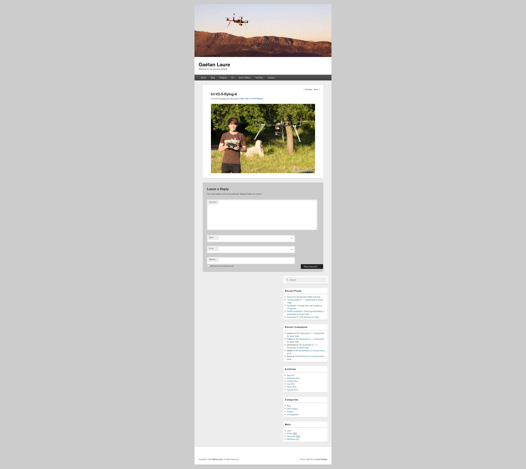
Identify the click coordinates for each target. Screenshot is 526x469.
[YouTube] (325, 452)
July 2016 (291, 384)
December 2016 (293, 378)
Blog (213, 77)
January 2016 (292, 389)
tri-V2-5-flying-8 (257, 98)
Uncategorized (292, 414)
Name (211, 237)
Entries (292, 433)
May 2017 (291, 375)
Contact (271, 77)
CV (232, 77)
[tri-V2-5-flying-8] (263, 172)
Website (212, 259)
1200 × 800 (244, 98)
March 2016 (291, 386)
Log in (289, 430)
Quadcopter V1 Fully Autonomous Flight (303, 317)
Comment (213, 202)
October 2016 (292, 381)
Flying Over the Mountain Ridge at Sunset (303, 297)
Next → (317, 89)
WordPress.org (293, 439)
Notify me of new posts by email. (222, 266)
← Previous (307, 89)
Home (203, 77)
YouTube (259, 77)
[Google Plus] (313, 452)
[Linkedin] (319, 452)
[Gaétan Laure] (263, 56)
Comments (293, 436)
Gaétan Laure (214, 64)
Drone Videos (245, 77)
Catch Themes (321, 459)
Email (211, 248)
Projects (223, 77)
